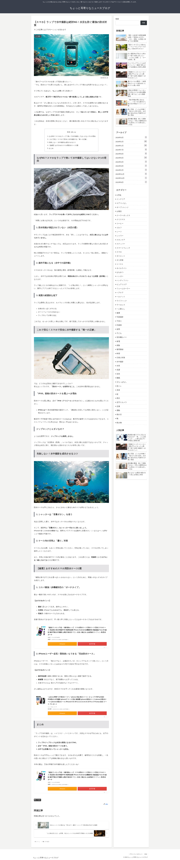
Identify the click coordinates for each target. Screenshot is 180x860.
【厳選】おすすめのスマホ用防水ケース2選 (63, 145)
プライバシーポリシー (135, 854)
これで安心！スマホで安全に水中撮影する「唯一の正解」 (68, 139)
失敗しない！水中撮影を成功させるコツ (62, 142)
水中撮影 (38, 800)
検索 (117, 19)
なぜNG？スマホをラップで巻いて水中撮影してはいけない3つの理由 (72, 136)
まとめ (51, 148)
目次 (68, 132)
